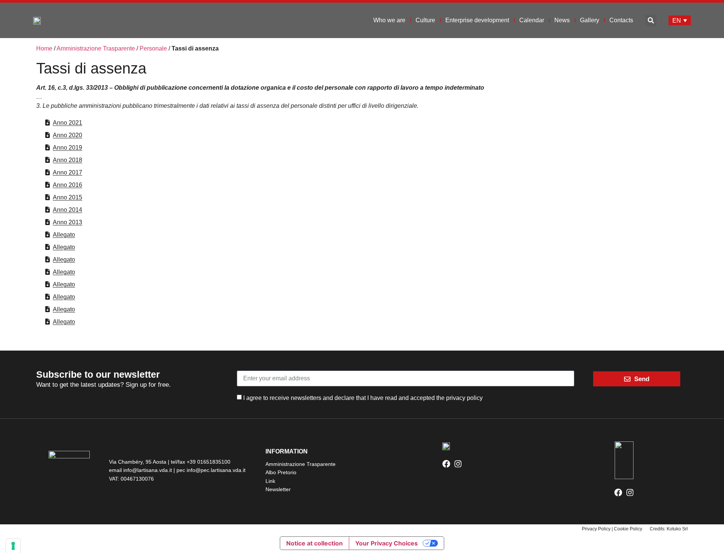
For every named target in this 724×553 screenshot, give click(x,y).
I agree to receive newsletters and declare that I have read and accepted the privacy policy (363, 397)
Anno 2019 (67, 147)
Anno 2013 (67, 222)
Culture (425, 20)
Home (44, 48)
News (562, 20)
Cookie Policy (628, 529)
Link (270, 481)
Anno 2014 (67, 210)
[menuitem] (680, 20)
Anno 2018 (67, 160)
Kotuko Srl (677, 529)
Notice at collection (314, 543)
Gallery (589, 20)
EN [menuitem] (676, 20)
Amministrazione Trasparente (96, 48)
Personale (153, 48)
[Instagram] (458, 464)
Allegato (64, 234)
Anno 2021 (67, 122)
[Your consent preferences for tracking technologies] (13, 546)
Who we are (389, 20)
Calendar (531, 20)
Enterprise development (477, 20)
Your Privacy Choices (386, 543)
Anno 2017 (67, 172)
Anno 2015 (67, 197)
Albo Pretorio (280, 472)
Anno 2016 (67, 185)
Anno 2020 (67, 135)
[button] (651, 20)
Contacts (621, 20)
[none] (680, 20)
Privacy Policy (596, 529)
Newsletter (278, 489)
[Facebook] (446, 464)
